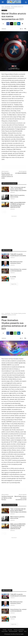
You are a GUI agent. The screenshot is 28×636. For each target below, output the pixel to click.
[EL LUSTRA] (5, 278)
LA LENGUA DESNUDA (20, 173)
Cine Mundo (7, 6)
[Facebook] (8, 23)
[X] (11, 23)
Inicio (3, 6)
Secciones (10, 629)
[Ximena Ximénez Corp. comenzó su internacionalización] (5, 271)
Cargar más (13, 284)
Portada (4, 629)
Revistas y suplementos (19, 629)
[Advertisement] (14, 231)
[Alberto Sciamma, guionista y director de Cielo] (5, 197)
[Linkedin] (18, 23)
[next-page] (5, 212)
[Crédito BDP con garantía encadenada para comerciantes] (5, 256)
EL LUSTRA (13, 276)
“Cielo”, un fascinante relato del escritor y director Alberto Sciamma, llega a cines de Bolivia (18, 189)
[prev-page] (3, 212)
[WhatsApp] (15, 23)
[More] (22, 23)
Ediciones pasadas (13, 631)
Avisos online (4, 631)
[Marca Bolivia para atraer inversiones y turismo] (5, 263)
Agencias (21, 631)
